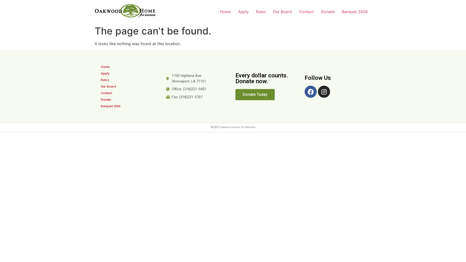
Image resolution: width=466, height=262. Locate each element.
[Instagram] (324, 92)
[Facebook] (311, 92)
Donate (327, 11)
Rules (261, 11)
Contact (306, 11)
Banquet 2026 (355, 11)
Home (225, 11)
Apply (243, 11)
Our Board (282, 11)
